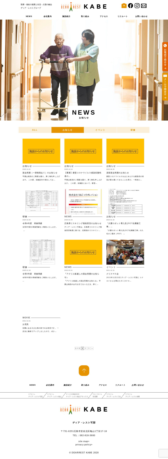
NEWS (29, 16)
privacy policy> (84, 444)
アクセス (104, 16)
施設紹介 (66, 16)
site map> (83, 441)
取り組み (85, 16)
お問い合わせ (141, 16)
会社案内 (48, 16)
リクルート (123, 16)
